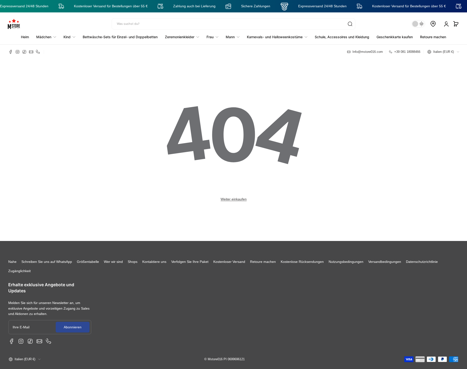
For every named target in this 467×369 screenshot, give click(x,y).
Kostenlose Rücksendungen (302, 262)
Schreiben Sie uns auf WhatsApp (46, 262)
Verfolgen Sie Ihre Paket (189, 262)
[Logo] (14, 24)
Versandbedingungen (384, 262)
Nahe (12, 262)
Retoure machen (263, 262)
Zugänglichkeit (19, 271)
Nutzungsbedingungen (346, 262)
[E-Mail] (31, 52)
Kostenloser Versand (229, 262)
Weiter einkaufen (234, 199)
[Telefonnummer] (38, 52)
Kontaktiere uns (154, 262)
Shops (132, 262)
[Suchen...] (350, 24)
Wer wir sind (113, 262)
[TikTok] (24, 52)
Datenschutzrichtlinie (422, 262)
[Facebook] (11, 52)
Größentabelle (88, 262)
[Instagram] (17, 52)
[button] (455, 23)
